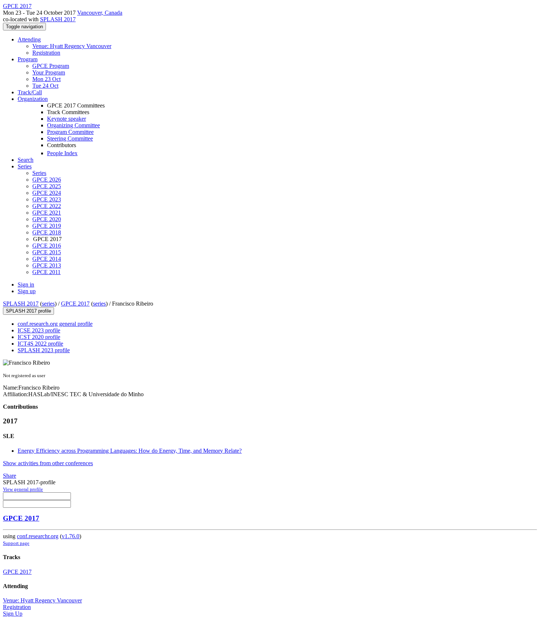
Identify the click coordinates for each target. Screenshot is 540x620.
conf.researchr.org (37, 536)
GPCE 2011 (46, 272)
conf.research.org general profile (55, 324)
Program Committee (70, 132)
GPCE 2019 (46, 226)
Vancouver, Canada (99, 13)
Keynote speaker (66, 119)
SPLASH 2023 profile (44, 350)
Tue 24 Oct (45, 86)
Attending (29, 39)
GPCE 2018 (46, 232)
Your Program (48, 72)
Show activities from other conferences (48, 463)
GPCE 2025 (46, 186)
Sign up (27, 291)
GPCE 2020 (46, 219)
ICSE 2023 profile (39, 330)
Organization (33, 99)
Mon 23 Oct (46, 79)
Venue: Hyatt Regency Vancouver (71, 46)
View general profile (23, 489)
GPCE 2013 (46, 265)
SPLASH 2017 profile (28, 311)
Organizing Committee (73, 125)
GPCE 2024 (46, 193)
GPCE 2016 (46, 245)
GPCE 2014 (46, 259)
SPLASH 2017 (58, 19)
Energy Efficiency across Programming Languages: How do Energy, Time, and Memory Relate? (130, 451)
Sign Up (12, 613)
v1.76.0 (70, 536)
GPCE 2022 (46, 206)
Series (39, 173)
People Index (62, 153)
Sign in (26, 284)
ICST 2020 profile (39, 337)
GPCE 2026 (46, 179)
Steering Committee (70, 138)
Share (9, 476)
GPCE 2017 (75, 303)
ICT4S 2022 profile (40, 343)
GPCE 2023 (46, 199)
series (48, 303)
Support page (16, 543)
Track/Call (30, 92)
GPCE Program (50, 66)
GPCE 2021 (46, 212)
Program (27, 59)
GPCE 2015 (46, 252)
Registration (46, 53)
